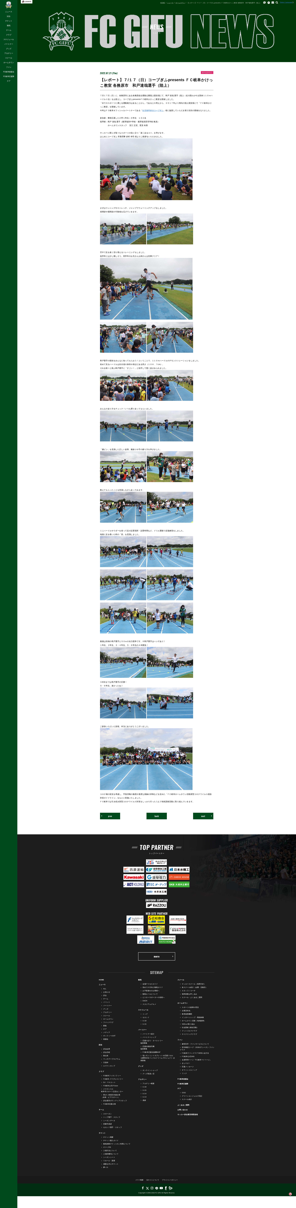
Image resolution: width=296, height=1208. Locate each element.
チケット (8, 21)
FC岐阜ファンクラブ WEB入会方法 (195, 1053)
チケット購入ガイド (111, 1140)
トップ (145, 1014)
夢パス (105, 1167)
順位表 (105, 1056)
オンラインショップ (150, 1070)
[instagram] (152, 1188)
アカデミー (8, 53)
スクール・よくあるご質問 (192, 997)
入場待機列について (111, 1154)
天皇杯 (105, 1062)
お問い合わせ (182, 1110)
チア (8, 81)
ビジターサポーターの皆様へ (154, 997)
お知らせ (106, 992)
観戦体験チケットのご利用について (116, 1144)
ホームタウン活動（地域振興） (194, 1021)
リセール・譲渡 (109, 1161)
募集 (105, 1026)
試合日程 (106, 1052)
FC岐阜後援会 (8, 72)
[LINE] (156, 1188)
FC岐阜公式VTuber (110, 1086)
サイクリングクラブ (189, 1034)
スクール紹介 (187, 1099)
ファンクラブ (108, 1022)
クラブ (8, 35)
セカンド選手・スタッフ (112, 1127)
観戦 (8, 25)
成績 (144, 1100)
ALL (104, 989)
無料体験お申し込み (189, 994)
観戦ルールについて (150, 994)
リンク (184, 1073)
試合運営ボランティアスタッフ (115, 1101)
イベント (106, 1002)
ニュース (8, 12)
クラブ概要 (139, 1180)
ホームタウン (8, 62)
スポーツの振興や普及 (190, 1007)
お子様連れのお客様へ (151, 991)
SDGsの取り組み (188, 1024)
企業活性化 (186, 1011)
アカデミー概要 (148, 1083)
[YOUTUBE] (161, 1188)
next (203, 816)
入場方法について (110, 1150)
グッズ (8, 49)
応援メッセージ (188, 1067)
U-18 (144, 1021)
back (157, 816)
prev (110, 816)
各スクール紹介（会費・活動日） (194, 987)
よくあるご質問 (183, 1105)
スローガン (107, 1114)
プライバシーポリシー (170, 1180)
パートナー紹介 (148, 1034)
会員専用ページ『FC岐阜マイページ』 (196, 1060)
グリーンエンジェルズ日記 (192, 1096)
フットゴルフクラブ (189, 1031)
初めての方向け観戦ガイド (153, 987)
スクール (8, 58)
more (157, 956)
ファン (8, 67)
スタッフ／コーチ (188, 991)
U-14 (144, 1093)
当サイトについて (152, 1180)
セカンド (146, 1017)
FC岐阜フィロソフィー (112, 1076)
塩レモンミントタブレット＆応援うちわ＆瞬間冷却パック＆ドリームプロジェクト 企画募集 (157, 1058)
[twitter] (147, 1188)
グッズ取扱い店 (148, 1074)
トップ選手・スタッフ (111, 1117)
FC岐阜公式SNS (188, 1056)
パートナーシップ (149, 1037)
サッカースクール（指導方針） (194, 984)
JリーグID (107, 1147)
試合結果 (106, 1049)
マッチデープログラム (111, 1059)
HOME (162, 3)
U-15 (144, 1024)
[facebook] (143, 1188)
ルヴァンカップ (109, 1066)
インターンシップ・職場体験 (193, 1017)
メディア (106, 1032)
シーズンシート (109, 1157)
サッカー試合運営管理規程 (187, 1114)
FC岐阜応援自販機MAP (151, 1052)
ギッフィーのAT (109, 1036)
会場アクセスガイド (150, 984)
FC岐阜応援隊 (8, 76)
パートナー (8, 44)
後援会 (105, 1039)
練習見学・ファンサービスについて (195, 1044)
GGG (184, 1093)
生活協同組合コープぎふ (152, 110)
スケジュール (8, 39)
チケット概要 (108, 1137)
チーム (8, 30)
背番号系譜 (107, 1124)
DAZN (145, 1001)
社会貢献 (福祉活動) (189, 1027)
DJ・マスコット (109, 1082)
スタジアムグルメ (149, 1004)
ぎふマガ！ (186, 1063)
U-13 (144, 1097)
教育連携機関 (187, 1014)
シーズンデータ (109, 1121)
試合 (8, 16)
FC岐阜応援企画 (109, 1104)
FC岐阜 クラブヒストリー (113, 1079)
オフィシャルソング (189, 1070)
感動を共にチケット (111, 1164)
